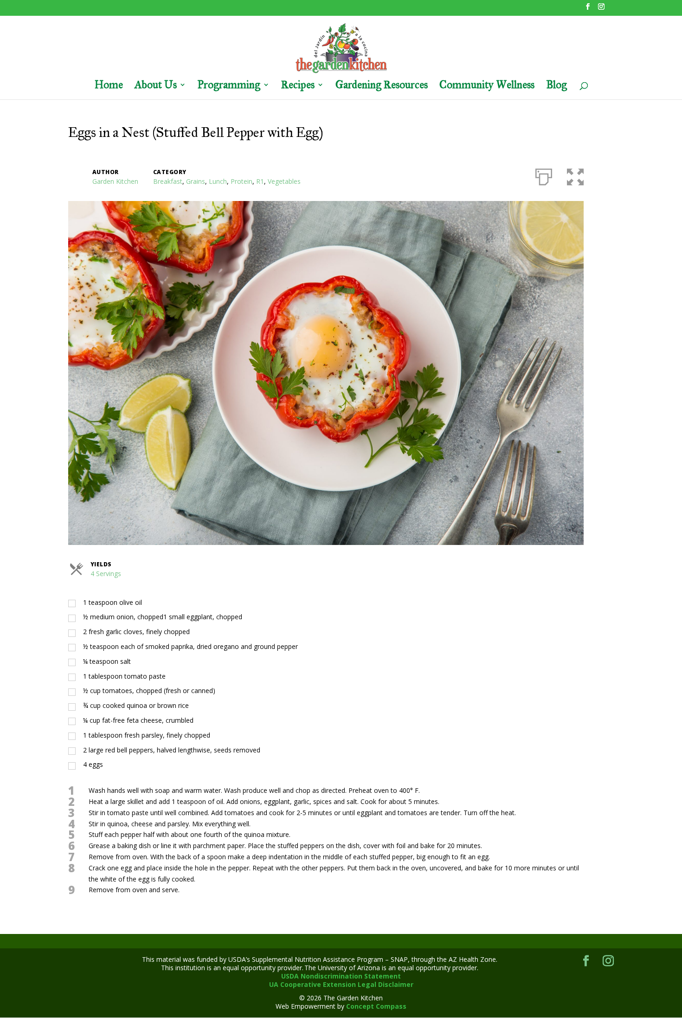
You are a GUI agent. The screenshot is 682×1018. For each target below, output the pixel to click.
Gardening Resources (381, 86)
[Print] (543, 175)
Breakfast (167, 181)
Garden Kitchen (115, 181)
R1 (260, 181)
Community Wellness (486, 86)
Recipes (298, 86)
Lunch (218, 181)
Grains (195, 181)
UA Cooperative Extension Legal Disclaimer (341, 984)
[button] (575, 175)
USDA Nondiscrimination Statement (341, 976)
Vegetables (284, 181)
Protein (241, 181)
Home (109, 86)
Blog (556, 86)
